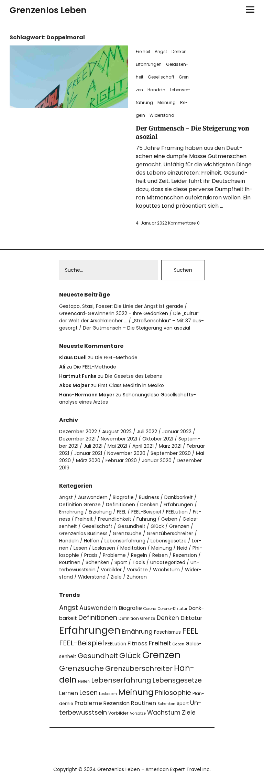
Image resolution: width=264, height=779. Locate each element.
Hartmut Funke (78, 376)
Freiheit (143, 51)
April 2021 (143, 446)
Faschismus (167, 632)
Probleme (114, 555)
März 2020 (88, 460)
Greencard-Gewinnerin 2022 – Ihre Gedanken (113, 313)
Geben (169, 519)
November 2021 (119, 438)
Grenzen (179, 526)
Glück (157, 526)
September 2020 (171, 453)
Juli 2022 (147, 431)
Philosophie (173, 692)
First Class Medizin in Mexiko (131, 385)
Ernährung (71, 511)
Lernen (68, 693)
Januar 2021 (88, 453)
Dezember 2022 (78, 431)
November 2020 (126, 453)
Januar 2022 (176, 431)
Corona (149, 608)
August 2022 (117, 431)
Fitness (137, 643)
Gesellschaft (161, 77)
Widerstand (162, 115)
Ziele (116, 576)
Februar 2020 (121, 460)
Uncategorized (167, 562)
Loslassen (103, 547)
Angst (161, 51)
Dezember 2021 (77, 438)
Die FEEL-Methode (116, 357)
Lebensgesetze (169, 540)
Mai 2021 (117, 446)
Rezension (185, 555)
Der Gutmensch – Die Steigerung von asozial (192, 132)
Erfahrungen (149, 64)
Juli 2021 (93, 446)
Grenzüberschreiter (170, 533)
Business (149, 497)
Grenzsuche (127, 533)
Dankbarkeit (178, 497)
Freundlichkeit (114, 519)
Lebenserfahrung (124, 540)
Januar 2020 (157, 460)
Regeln (139, 555)
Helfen (91, 540)
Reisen (160, 555)
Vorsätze (137, 569)
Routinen (69, 562)
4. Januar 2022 (151, 223)
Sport (120, 562)
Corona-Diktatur (172, 608)
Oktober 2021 (157, 438)
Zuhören (137, 576)
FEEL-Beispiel (146, 511)
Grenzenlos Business (83, 533)
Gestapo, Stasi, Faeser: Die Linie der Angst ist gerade (121, 306)
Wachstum (166, 569)
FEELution (177, 511)
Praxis (91, 555)
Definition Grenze (80, 504)
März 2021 (170, 446)
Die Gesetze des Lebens (133, 376)
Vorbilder (111, 569)
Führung (146, 519)
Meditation (133, 547)
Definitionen (120, 504)
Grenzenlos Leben (48, 10)
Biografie (123, 497)
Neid (182, 547)
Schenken (97, 562)
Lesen (80, 547)
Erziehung (100, 511)
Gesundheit (131, 526)
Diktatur (191, 618)
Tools (138, 562)
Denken (179, 51)
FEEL (121, 511)
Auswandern (93, 497)
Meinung (166, 102)
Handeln (156, 90)
